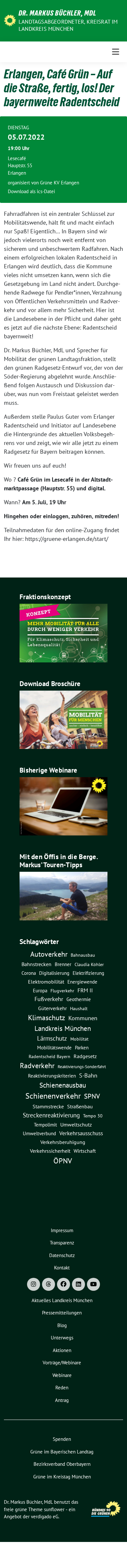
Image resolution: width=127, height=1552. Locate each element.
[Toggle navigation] (115, 51)
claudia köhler (89, 964)
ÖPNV (62, 1160)
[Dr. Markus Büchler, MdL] (10, 20)
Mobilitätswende (54, 1047)
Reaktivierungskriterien (52, 1075)
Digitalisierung (54, 973)
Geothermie (78, 999)
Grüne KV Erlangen (59, 183)
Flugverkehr (62, 991)
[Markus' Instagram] (33, 1284)
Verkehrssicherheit (50, 1151)
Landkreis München (63, 1028)
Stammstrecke (48, 1106)
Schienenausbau (62, 1085)
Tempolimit (45, 1125)
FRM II (85, 990)
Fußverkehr (49, 999)
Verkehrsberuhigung (62, 1142)
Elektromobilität (46, 981)
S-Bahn (88, 1075)
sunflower (54, 1509)
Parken (82, 1047)
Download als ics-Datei (31, 191)
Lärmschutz (52, 1038)
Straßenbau (80, 1106)
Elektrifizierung (88, 973)
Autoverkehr (48, 954)
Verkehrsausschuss (81, 1133)
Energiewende (82, 981)
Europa (40, 990)
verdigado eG (44, 1516)
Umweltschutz (76, 1124)
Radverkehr (37, 1065)
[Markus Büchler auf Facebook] (63, 1284)
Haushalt (79, 1008)
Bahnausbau (83, 955)
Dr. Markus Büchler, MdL (57, 13)
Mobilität (79, 1039)
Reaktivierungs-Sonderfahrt (82, 1066)
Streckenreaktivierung (51, 1115)
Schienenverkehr (53, 1096)
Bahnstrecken (36, 964)
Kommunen (82, 1018)
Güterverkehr (52, 1008)
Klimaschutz (46, 1017)
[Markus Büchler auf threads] (48, 1284)
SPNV (92, 1096)
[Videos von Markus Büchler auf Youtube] (93, 1284)
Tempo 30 (93, 1116)
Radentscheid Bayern (49, 1056)
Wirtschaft (85, 1151)
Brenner (63, 964)
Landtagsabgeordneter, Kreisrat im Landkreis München (68, 25)
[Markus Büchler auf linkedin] (78, 1284)
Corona (28, 973)
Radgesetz (85, 1056)
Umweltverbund (39, 1133)
